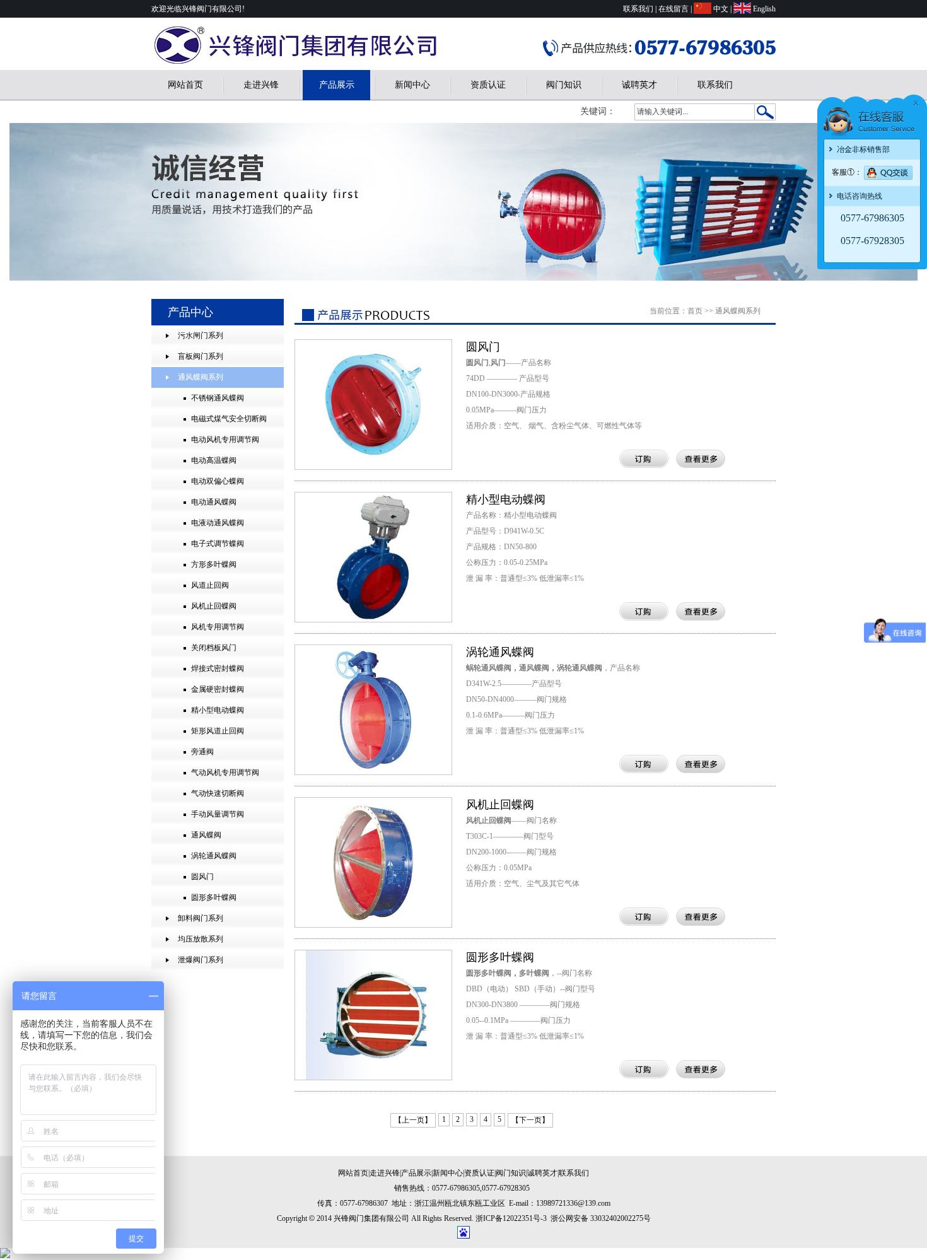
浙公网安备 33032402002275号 (601, 1218)
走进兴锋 (261, 85)
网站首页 (185, 85)
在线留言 (673, 8)
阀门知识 (563, 85)
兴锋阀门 (839, 256)
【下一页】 (530, 1120)
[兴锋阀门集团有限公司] (301, 63)
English (764, 8)
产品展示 (336, 85)
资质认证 (488, 85)
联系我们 (638, 8)
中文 (720, 8)
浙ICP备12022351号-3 (511, 1218)
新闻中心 (412, 85)
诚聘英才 (639, 85)
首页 (695, 310)
